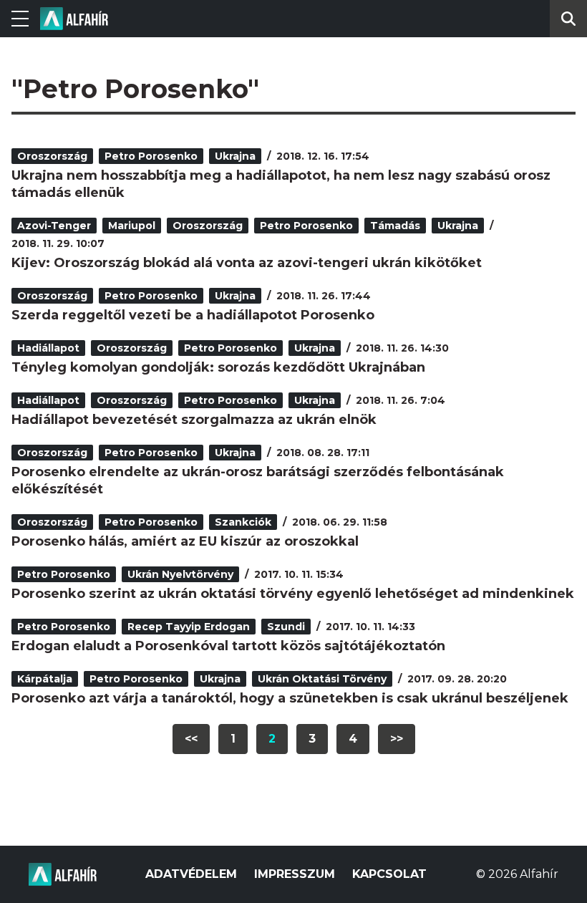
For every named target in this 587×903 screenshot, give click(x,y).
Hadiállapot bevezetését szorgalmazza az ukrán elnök (194, 420)
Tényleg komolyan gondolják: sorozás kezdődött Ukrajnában (218, 367)
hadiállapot (48, 348)
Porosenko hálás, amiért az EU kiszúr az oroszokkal (185, 541)
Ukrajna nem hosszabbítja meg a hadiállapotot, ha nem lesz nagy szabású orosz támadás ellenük (280, 184)
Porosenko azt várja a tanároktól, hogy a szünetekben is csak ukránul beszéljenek (289, 698)
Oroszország (52, 156)
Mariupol (131, 225)
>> (396, 738)
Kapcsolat (389, 874)
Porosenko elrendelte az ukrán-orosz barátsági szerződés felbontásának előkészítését (257, 480)
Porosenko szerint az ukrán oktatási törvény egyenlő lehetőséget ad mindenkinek (292, 594)
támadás (395, 225)
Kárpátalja (44, 678)
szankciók (243, 522)
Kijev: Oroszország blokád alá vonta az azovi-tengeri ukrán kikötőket (246, 263)
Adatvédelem (191, 874)
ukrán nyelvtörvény (180, 574)
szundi (286, 626)
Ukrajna (235, 156)
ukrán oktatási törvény (322, 678)
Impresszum (294, 874)
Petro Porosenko (151, 156)
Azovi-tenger (54, 225)
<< (191, 738)
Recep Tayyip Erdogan (188, 626)
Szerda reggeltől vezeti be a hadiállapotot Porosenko (192, 315)
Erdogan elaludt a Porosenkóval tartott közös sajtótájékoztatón (228, 646)
